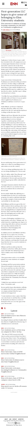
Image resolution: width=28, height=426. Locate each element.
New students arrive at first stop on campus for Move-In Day (13, 331)
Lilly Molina (6, 29)
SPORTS (3, 384)
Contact (14, 419)
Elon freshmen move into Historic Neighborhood (13, 316)
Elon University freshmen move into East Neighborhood (12, 361)
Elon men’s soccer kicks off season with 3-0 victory (14, 387)
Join (10, 419)
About (6, 419)
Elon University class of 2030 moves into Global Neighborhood (13, 353)
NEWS (2, 313)
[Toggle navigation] (3, 4)
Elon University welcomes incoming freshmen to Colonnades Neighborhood (13, 370)
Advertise (21, 419)
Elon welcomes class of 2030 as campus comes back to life (12, 379)
